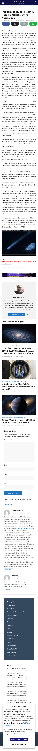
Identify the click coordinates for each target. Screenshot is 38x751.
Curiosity (23, 671)
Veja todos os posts (16, 314)
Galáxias (19, 677)
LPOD (24, 680)
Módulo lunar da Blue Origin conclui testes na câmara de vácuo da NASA (18, 386)
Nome (6, 465)
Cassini (9, 671)
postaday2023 (21, 698)
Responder (8, 569)
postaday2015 (11, 691)
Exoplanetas (11, 677)
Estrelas (20, 675)
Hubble (12, 268)
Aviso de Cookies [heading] (19, 706)
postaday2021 (21, 696)
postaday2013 (11, 689)
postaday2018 (11, 693)
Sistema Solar (20, 268)
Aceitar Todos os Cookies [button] (19, 739)
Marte (13, 682)
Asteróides (5, 268)
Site (5, 483)
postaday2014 (21, 689)
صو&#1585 (16, 576)
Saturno (10, 702)
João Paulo (17, 511)
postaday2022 (11, 698)
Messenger (10, 684)
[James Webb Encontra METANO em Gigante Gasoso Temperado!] (19, 405)
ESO (8, 673)
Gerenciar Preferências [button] (19, 744)
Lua (8, 682)
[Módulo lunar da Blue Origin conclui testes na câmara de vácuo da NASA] (19, 369)
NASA (16, 684)
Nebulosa (23, 684)
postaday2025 (21, 700)
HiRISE (25, 677)
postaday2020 (11, 696)
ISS (20, 680)
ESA (28, 671)
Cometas (15, 671)
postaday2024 (11, 700)
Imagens (4, 9)
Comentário (8, 440)
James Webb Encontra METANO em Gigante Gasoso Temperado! (19, 421)
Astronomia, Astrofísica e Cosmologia (12, 346)
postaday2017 (21, 691)
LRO (28, 680)
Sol (25, 702)
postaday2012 (21, 686)
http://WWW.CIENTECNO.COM (23, 528)
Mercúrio (19, 682)
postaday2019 (21, 693)
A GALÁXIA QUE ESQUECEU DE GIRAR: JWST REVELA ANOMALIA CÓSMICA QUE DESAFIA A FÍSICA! (18, 351)
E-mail (6, 474)
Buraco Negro (20, 668)
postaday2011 (11, 686)
